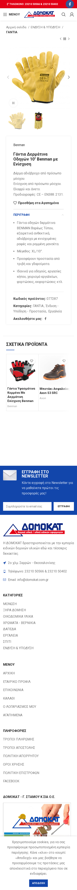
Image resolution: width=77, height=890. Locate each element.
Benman (19, 145)
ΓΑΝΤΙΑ (11, 32)
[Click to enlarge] (13, 103)
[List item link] (38, 580)
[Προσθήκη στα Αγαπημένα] (31, 360)
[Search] (64, 14)
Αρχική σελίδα (16, 27)
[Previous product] (61, 39)
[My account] (72, 14)
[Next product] (69, 39)
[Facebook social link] (70, 4)
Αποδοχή (38, 883)
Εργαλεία (55, 311)
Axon (43, 398)
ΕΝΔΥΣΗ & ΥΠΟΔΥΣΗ (46, 27)
